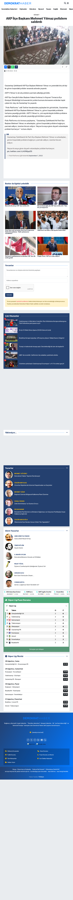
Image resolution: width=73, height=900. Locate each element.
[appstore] (31, 744)
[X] (31, 739)
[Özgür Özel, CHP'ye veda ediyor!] (52, 246)
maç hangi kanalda (62, 771)
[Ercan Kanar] (9, 511)
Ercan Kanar (19, 509)
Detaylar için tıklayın (36, 649)
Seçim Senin (18, 548)
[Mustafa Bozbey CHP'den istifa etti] (20, 195)
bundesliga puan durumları (38, 771)
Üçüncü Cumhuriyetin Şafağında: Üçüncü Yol (30, 566)
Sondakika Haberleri (9, 9)
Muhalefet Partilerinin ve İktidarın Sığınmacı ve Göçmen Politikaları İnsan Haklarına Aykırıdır (39, 513)
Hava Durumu (44, 751)
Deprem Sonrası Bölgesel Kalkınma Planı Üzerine (31, 494)
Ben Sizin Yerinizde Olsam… (24, 575)
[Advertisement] (36, 398)
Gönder (9, 295)
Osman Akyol (19, 582)
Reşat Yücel (18, 564)
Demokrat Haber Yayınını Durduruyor (27, 476)
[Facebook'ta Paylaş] (5, 67)
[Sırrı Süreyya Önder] (9, 537)
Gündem (32, 9)
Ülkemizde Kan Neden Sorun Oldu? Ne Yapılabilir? (32, 522)
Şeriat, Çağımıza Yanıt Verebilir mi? (26, 585)
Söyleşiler (23, 9)
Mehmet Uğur (19, 492)
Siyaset (41, 9)
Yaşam (48, 9)
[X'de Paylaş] (9, 67)
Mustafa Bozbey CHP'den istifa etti (17, 206)
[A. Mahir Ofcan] (9, 556)
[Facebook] (28, 739)
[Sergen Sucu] (9, 574)
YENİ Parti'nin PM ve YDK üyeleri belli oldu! (51, 230)
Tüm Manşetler (12, 758)
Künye (14, 769)
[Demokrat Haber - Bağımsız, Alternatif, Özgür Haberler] (18, 3)
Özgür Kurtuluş (20, 483)
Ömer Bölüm (19, 545)
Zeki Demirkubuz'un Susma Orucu (26, 504)
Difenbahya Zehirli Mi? (53, 769)
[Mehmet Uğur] (9, 493)
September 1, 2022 (36, 156)
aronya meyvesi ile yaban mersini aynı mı (17, 771)
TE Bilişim (41, 777)
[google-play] (41, 744)
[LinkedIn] (38, 739)
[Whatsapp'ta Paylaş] (12, 67)
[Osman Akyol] (9, 583)
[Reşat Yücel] (9, 565)
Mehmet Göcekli (20, 473)
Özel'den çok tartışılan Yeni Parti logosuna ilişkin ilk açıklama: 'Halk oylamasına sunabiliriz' (19, 232)
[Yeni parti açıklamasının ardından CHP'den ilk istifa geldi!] (20, 246)
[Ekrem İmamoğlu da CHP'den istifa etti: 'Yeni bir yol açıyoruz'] (52, 195)
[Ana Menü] (68, 3)
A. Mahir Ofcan (20, 554)
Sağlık (55, 9)
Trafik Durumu (11, 755)
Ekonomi (63, 9)
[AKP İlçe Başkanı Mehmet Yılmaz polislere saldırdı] (37, 45)
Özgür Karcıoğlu (21, 519)
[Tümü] (67, 432)
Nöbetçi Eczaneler (13, 751)
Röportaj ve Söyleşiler (24, 769)
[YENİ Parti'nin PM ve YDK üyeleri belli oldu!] (52, 220)
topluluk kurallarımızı (22, 301)
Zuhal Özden (19, 501)
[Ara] (65, 3)
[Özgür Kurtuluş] (9, 484)
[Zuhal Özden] (9, 502)
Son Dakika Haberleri (45, 758)
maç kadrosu (52, 771)
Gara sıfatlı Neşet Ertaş (22, 539)
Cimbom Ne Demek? (38, 769)
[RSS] (45, 739)
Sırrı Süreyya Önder (21, 536)
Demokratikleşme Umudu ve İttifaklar (27, 557)
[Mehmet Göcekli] (9, 475)
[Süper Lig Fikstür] (67, 656)
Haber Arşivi (11, 762)
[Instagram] (34, 739)
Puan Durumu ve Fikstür (47, 755)
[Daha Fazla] (16, 67)
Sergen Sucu (19, 573)
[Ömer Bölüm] (9, 546)
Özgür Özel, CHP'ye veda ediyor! (48, 256)
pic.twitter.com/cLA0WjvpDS (19, 151)
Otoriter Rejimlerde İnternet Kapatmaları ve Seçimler (33, 485)
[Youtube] (41, 739)
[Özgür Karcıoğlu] (9, 521)
